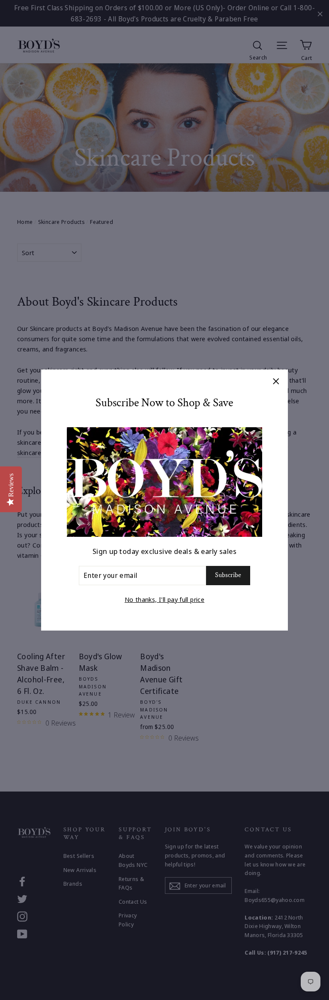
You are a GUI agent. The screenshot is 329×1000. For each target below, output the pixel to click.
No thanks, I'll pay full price (164, 599)
